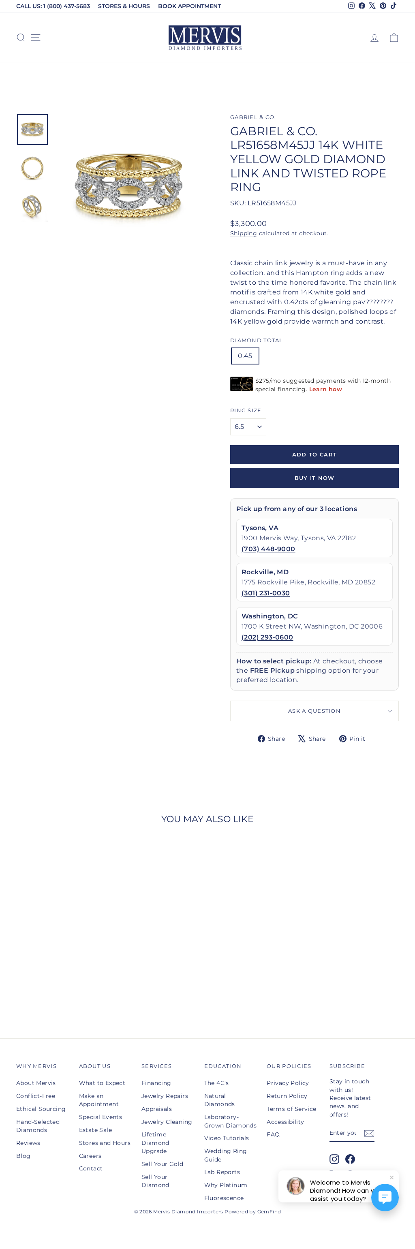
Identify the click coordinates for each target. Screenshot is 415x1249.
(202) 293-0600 (267, 637)
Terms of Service (291, 1109)
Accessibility (285, 1122)
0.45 (245, 356)
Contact (91, 1168)
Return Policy (287, 1096)
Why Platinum (226, 1185)
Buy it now (315, 478)
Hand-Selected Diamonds (38, 1126)
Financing (156, 1083)
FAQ (273, 1134)
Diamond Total (256, 340)
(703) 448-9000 (268, 549)
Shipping (243, 233)
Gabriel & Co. (253, 117)
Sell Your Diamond (155, 1181)
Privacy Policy (288, 1083)
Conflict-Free (35, 1096)
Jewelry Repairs (164, 1096)
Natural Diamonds (219, 1100)
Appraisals (156, 1109)
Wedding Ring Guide (225, 1155)
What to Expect (102, 1083)
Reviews (28, 1143)
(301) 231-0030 (266, 593)
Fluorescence (224, 1198)
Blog (23, 1156)
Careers (90, 1156)
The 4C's (216, 1083)
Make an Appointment (99, 1100)
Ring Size (246, 410)
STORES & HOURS (124, 6)
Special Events (100, 1117)
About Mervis (36, 1083)
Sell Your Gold (162, 1164)
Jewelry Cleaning (166, 1122)
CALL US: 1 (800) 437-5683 (53, 6)
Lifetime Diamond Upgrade (155, 1142)
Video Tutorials (226, 1138)
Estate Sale (95, 1130)
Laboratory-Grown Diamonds (230, 1121)
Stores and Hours (104, 1143)
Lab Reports (222, 1172)
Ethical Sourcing (41, 1109)
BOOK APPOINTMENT (189, 6)
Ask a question (314, 711)
